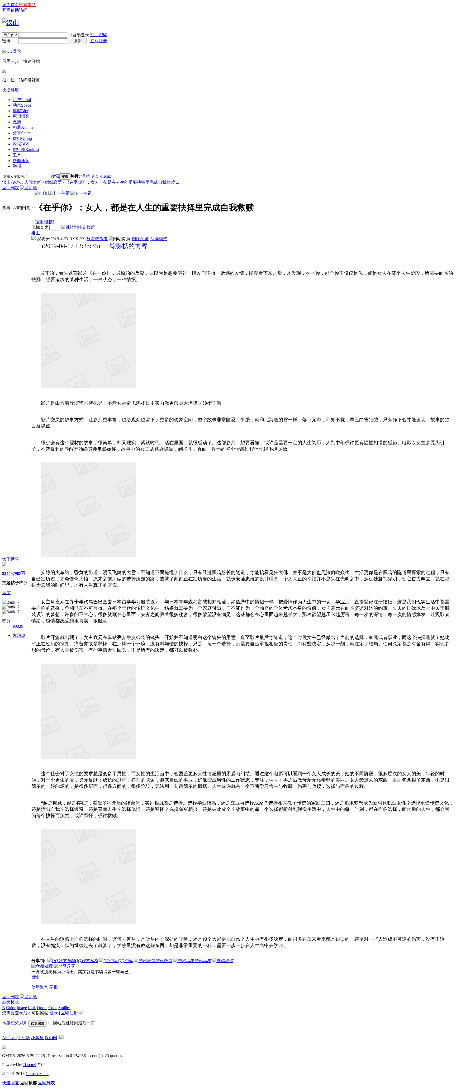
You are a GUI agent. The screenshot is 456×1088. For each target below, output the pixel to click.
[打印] (41, 193)
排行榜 (26, 149)
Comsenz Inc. (37, 1073)
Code (52, 1007)
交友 (95, 176)
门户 (22, 99)
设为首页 (10, 4)
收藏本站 (27, 4)
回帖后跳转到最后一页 (74, 1023)
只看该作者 (97, 238)
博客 (21, 110)
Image (22, 1007)
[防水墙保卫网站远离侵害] (61, 1037)
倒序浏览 (140, 238)
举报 (17, 166)
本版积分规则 (14, 1023)
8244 (6, 573)
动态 (22, 105)
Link (32, 1007)
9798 (15, 573)
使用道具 (39, 987)
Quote (42, 1007)
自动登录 (80, 35)
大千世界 (10, 559)
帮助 (21, 160)
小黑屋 (37, 1037)
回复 (35, 977)
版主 (6, 592)
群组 (22, 138)
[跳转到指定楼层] (78, 227)
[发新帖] (28, 188)
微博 (17, 122)
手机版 (24, 1037)
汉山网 (51, 1037)
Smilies (64, 1007)
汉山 (6, 182)
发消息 (19, 635)
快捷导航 (10, 90)
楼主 (35, 233)
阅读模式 (158, 238)
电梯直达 (39, 227)
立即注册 (98, 41)
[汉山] (10, 22)
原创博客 (21, 116)
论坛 (21, 144)
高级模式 (10, 1002)
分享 (22, 133)
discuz (105, 176)
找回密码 (98, 34)
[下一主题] (81, 193)
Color (11, 1007)
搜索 (55, 176)
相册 (23, 127)
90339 (18, 626)
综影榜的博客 (129, 246)
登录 (54, 1013)
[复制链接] (44, 222)
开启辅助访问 (14, 10)
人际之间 (33, 182)
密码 (6, 41)
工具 (17, 155)
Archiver (9, 1037)
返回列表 (10, 188)
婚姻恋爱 (53, 182)
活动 (85, 176)
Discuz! (29, 1064)
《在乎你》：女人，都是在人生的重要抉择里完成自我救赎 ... (122, 182)
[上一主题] (58, 193)
